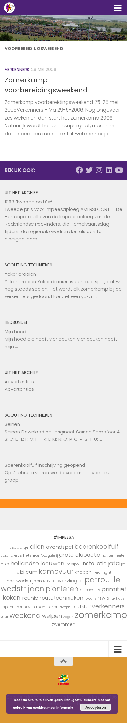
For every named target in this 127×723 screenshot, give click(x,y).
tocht (41, 607)
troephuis (67, 607)
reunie (30, 598)
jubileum (27, 572)
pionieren (62, 589)
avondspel (59, 547)
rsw (101, 598)
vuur (4, 616)
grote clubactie (79, 555)
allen (37, 546)
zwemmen (63, 624)
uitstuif (83, 607)
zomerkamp (101, 614)
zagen (68, 617)
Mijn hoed (15, 331)
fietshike (31, 555)
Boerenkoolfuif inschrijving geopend (45, 465)
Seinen (12, 424)
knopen (83, 572)
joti (123, 564)
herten (121, 555)
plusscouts (90, 590)
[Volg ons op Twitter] (89, 170)
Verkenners (17, 69)
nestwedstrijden (24, 581)
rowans (90, 598)
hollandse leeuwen (37, 563)
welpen (52, 616)
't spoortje (19, 547)
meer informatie (60, 707)
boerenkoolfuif (96, 546)
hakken (107, 555)
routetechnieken (61, 598)
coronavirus (11, 555)
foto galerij (49, 555)
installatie (94, 563)
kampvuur (56, 571)
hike (5, 564)
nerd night (102, 572)
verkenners (108, 606)
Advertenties (19, 381)
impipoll (73, 564)
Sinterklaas (116, 598)
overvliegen (69, 580)
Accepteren (95, 707)
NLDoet (48, 581)
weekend (25, 615)
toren (53, 607)
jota (114, 563)
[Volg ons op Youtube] (118, 170)
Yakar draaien (20, 274)
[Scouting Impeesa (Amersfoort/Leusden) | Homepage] (11, 7)
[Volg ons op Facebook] (79, 170)
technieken (25, 607)
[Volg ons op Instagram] (99, 170)
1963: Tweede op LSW (28, 201)
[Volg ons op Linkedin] (109, 170)
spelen (8, 607)
